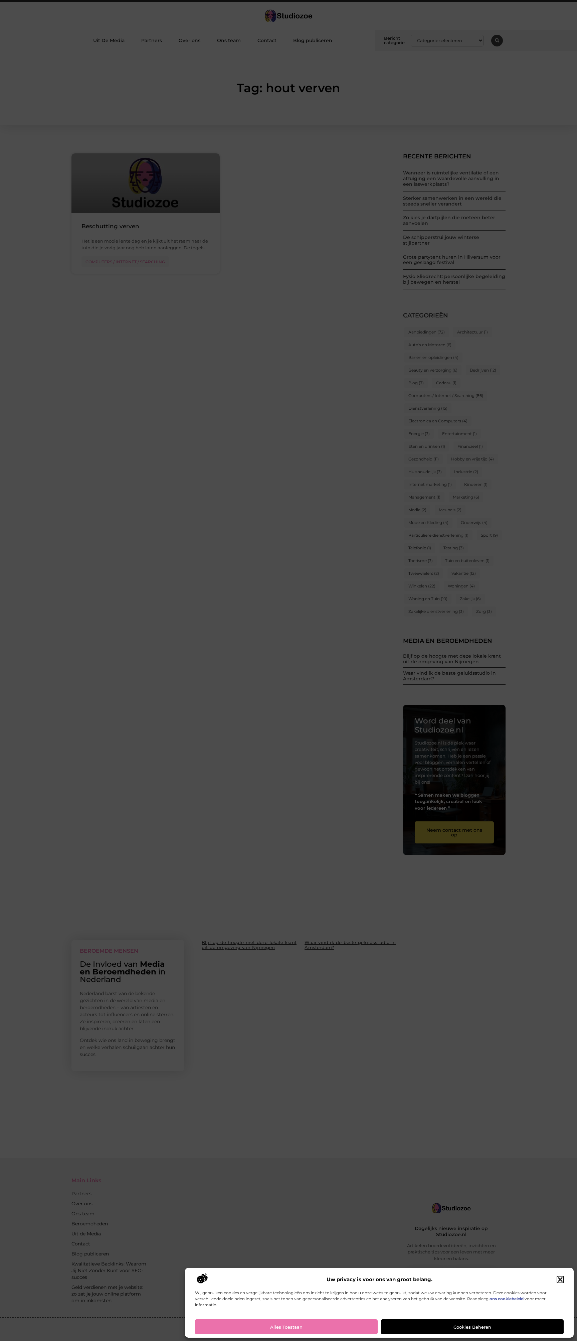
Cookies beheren (472, 1327)
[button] (560, 1279)
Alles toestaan (286, 1327)
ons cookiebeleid (507, 1298)
